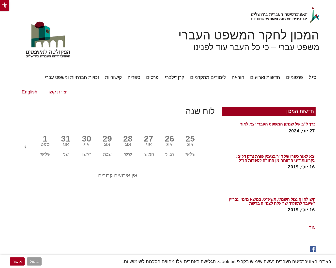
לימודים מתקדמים (208, 77)
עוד (312, 227)
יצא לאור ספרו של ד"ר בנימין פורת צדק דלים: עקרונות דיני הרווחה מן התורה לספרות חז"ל (276, 158)
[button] (4, 5)
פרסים (152, 77)
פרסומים (294, 77)
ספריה (134, 77)
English (29, 91)
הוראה (238, 77)
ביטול (34, 261)
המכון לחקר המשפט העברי (248, 35)
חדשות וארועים (265, 77)
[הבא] (25, 147)
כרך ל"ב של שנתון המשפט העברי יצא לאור (278, 124)
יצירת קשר (57, 91)
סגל (312, 77)
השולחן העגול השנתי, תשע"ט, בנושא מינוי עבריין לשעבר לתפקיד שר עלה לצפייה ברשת (272, 201)
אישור (17, 261)
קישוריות (113, 77)
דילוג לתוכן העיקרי (318, 3)
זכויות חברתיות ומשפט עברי (72, 77)
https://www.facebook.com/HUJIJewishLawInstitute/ (313, 248)
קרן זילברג (174, 77)
